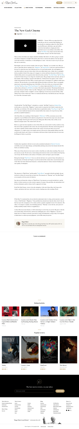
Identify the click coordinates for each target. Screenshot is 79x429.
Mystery (29, 403)
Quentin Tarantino (55, 144)
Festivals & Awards (59, 7)
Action (16, 403)
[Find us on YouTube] (68, 410)
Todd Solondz (46, 67)
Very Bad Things (53, 75)
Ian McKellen (29, 88)
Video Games (56, 404)
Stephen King (58, 105)
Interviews (48, 7)
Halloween (42, 116)
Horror (16, 411)
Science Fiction (31, 408)
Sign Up (3, 410)
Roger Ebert (19, 33)
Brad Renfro (55, 86)
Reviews (42, 403)
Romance (30, 406)
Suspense (30, 409)
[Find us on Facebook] (66, 410)
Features (55, 408)
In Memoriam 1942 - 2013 (35, 420)
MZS (41, 408)
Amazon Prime (18, 404)
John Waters (44, 51)
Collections (18, 7)
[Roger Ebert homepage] (9, 2)
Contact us (68, 404)
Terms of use (43, 426)
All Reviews (4, 404)
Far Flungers (42, 409)
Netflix (29, 404)
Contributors (71, 7)
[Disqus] (39, 282)
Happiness (37, 67)
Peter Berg (61, 75)
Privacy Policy (50, 426)
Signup (59, 2)
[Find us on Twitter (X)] (70, 410)
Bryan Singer (25, 86)
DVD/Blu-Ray (56, 403)
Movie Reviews (8, 7)
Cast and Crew (5, 406)
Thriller (29, 411)
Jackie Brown (41, 173)
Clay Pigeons (55, 109)
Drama (16, 409)
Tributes (42, 412)
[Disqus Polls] (39, 253)
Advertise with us (69, 406)
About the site (69, 403)
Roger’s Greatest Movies (7, 403)
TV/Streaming (39, 7)
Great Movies (29, 7)
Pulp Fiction (28, 158)
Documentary (17, 408)
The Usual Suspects (33, 86)
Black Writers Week (57, 406)
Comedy (16, 406)
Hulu (16, 412)
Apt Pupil (17, 86)
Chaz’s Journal (43, 404)
